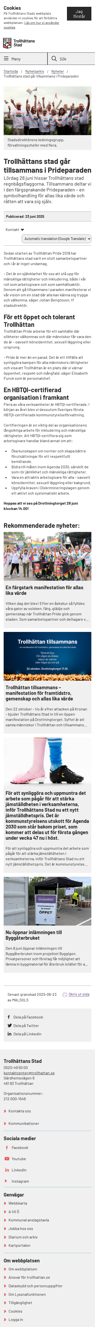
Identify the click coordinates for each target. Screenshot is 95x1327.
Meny (16, 58)
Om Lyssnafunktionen (27, 1294)
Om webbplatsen (23, 1269)
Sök (63, 58)
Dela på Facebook (28, 1017)
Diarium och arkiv (23, 1237)
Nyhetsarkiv (34, 71)
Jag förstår (79, 14)
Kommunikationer (24, 1123)
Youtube (19, 1158)
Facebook (20, 1147)
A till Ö (14, 1211)
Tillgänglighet (20, 1302)
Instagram (20, 1181)
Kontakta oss (20, 1110)
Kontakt (12, 229)
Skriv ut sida (79, 994)
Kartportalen (19, 1245)
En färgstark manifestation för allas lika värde (44, 590)
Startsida (11, 71)
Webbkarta (18, 1203)
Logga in (16, 1319)
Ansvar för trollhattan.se (29, 1277)
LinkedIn (19, 1169)
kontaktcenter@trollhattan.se (29, 1072)
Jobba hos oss (21, 1228)
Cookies (15, 1311)
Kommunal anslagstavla (29, 1219)
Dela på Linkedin (27, 1033)
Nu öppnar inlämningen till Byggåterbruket (34, 935)
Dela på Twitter (26, 1025)
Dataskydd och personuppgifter (36, 1285)
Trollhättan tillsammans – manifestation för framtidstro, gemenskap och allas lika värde (39, 693)
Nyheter (57, 71)
